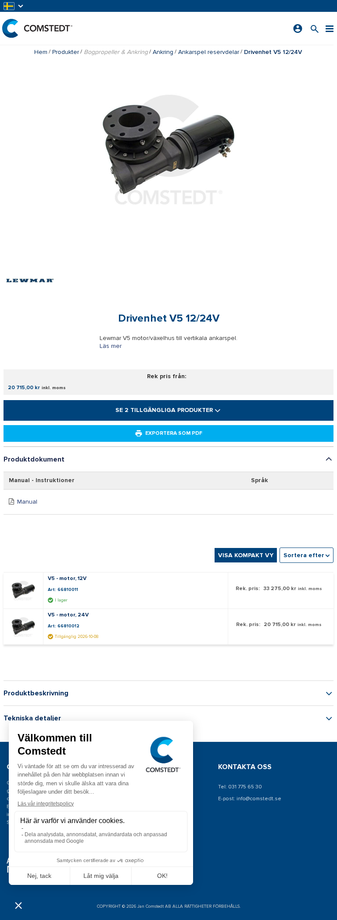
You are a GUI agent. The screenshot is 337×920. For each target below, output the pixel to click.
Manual (27, 501)
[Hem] (37, 28)
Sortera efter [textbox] (303, 555)
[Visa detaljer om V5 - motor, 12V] (25, 590)
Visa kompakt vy (245, 555)
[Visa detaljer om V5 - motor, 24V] (25, 626)
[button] (14, 6)
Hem (40, 52)
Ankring (163, 52)
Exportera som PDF (173, 433)
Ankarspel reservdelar (208, 52)
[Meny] (329, 28)
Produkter (65, 52)
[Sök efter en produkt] (314, 28)
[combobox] (306, 555)
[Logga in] (297, 28)
